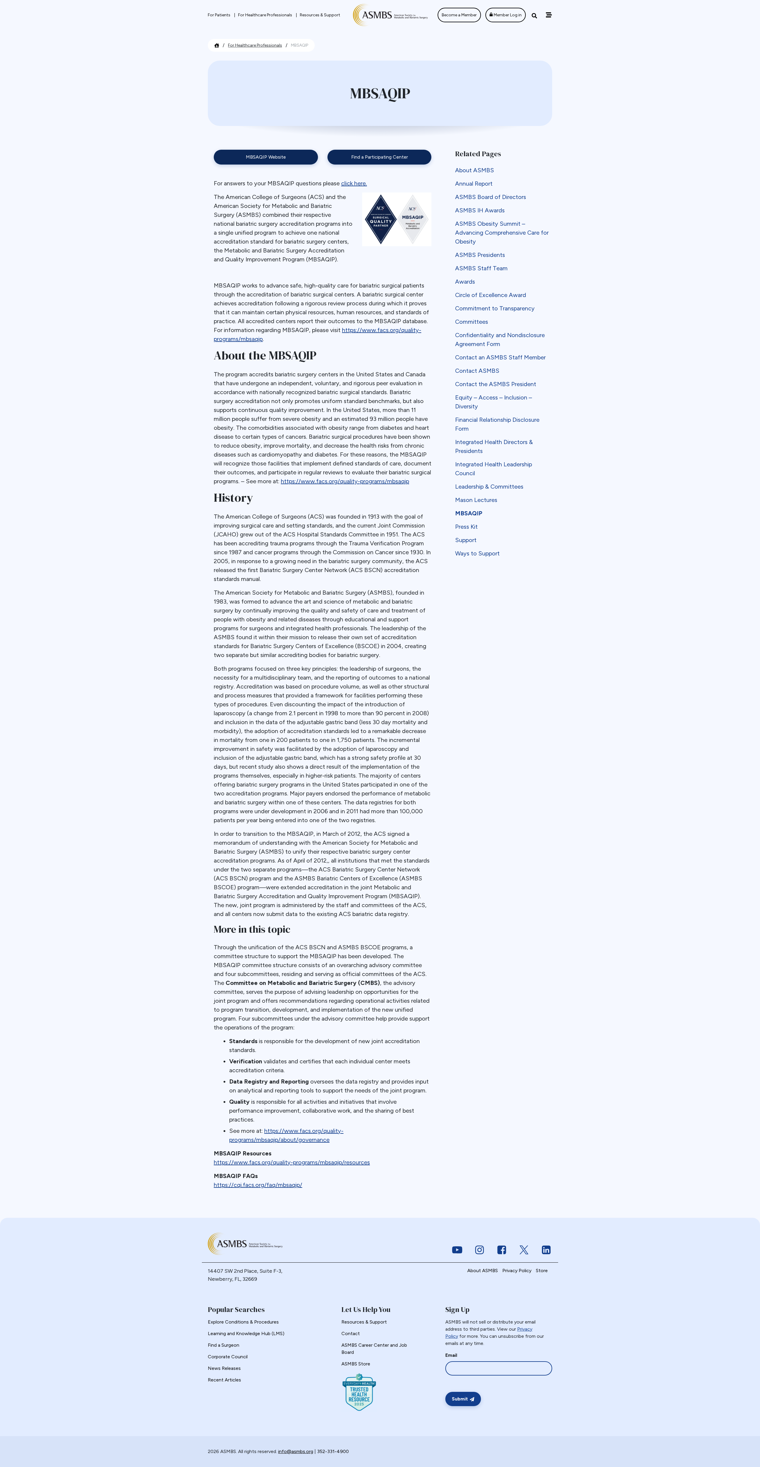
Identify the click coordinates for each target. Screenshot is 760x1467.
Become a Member (459, 15)
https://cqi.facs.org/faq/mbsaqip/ (258, 1184)
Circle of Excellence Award (490, 295)
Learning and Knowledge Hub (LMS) (246, 1333)
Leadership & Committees (489, 486)
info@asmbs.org (295, 1451)
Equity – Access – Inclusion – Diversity (493, 402)
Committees (471, 321)
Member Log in (507, 15)
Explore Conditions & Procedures (243, 1322)
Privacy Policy (516, 1270)
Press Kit (466, 526)
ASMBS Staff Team (481, 268)
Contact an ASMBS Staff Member (500, 357)
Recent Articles (224, 1380)
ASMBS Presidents (480, 254)
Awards (465, 281)
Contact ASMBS (477, 370)
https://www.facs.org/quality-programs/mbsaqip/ (279, 1162)
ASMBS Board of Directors (490, 196)
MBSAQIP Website (266, 157)
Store (542, 1270)
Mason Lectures (476, 499)
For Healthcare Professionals (265, 15)
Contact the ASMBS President (495, 384)
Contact (350, 1333)
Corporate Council (228, 1356)
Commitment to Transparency (495, 308)
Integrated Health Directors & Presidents (494, 446)
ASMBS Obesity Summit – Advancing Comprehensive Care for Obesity (502, 232)
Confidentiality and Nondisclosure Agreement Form (500, 339)
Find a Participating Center (379, 157)
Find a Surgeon (223, 1345)
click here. (354, 183)
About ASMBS (474, 170)
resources (357, 1162)
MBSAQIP (468, 513)
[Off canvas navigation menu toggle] (548, 15)
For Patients (219, 15)
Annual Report (474, 183)
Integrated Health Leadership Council (493, 469)
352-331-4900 (333, 1451)
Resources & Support (320, 15)
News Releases (224, 1368)
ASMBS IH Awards (480, 210)
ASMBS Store (355, 1364)
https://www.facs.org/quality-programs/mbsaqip (345, 481)
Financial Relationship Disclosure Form (497, 424)
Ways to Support (477, 553)
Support (465, 540)
